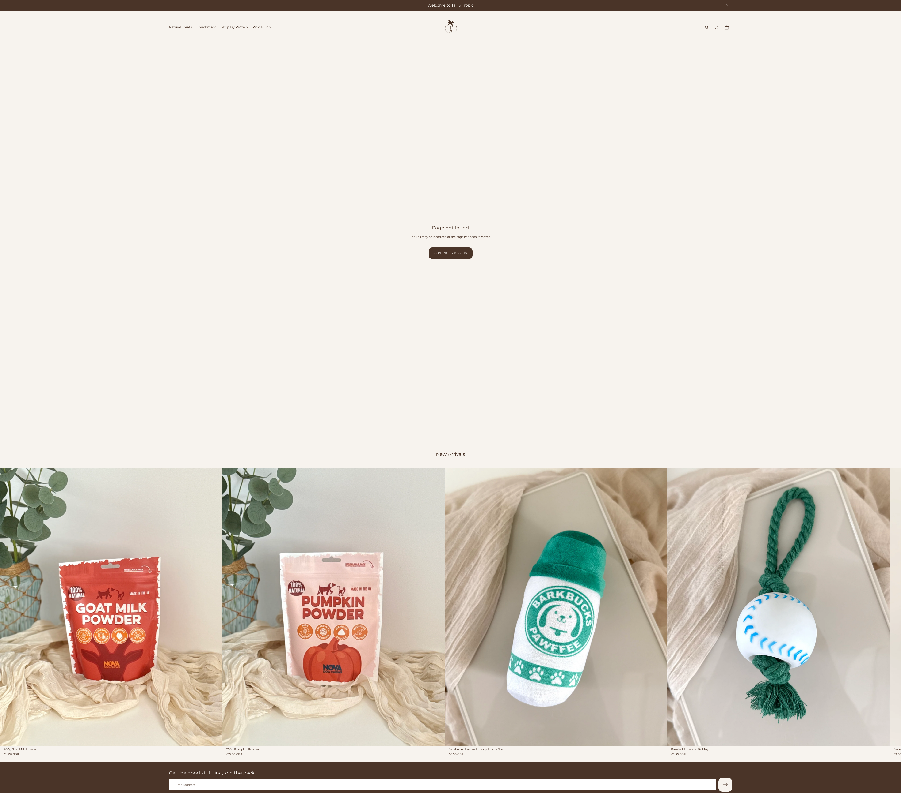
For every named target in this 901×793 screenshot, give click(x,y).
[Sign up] (725, 785)
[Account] (716, 27)
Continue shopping (450, 253)
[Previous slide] (170, 5)
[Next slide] (727, 5)
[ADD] (215, 738)
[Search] (707, 27)
